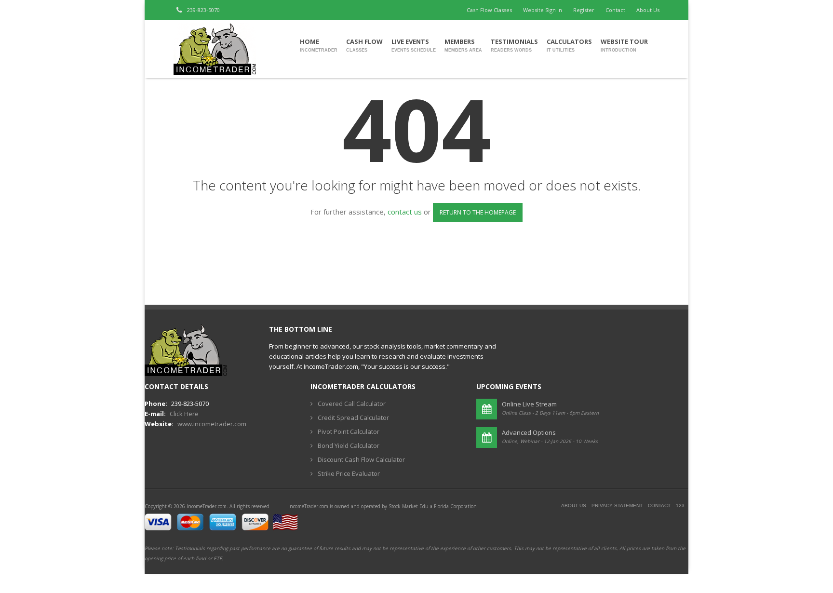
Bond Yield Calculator (348, 445)
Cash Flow (364, 45)
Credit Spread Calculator (353, 417)
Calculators (569, 45)
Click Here (184, 413)
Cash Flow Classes (489, 9)
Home (318, 45)
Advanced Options (529, 432)
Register (583, 9)
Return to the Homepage (478, 212)
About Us (647, 9)
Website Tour (624, 45)
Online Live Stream (529, 404)
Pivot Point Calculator (348, 431)
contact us (405, 211)
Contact (615, 9)
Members (463, 45)
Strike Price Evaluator (349, 473)
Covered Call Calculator (352, 403)
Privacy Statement (617, 505)
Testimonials (514, 45)
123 (680, 505)
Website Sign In (542, 9)
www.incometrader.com (211, 423)
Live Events (413, 45)
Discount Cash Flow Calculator (361, 459)
